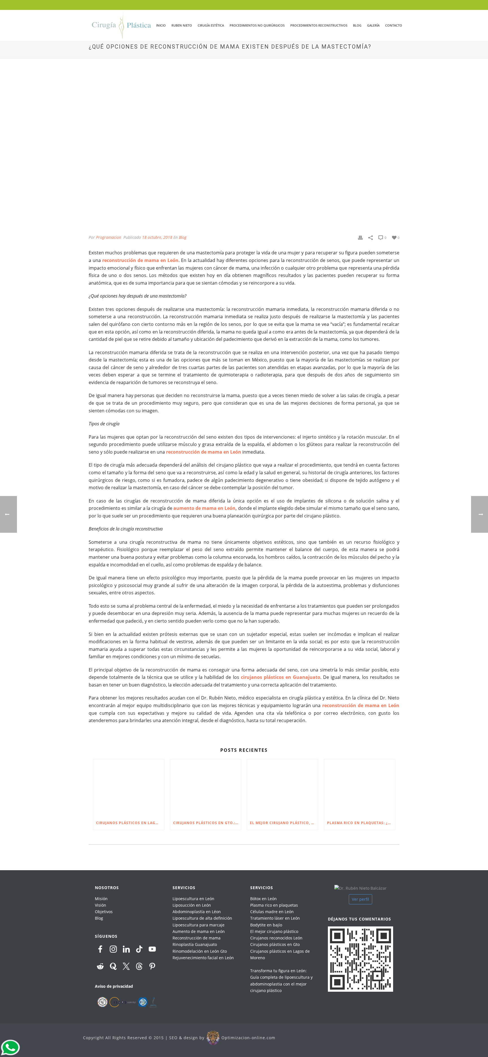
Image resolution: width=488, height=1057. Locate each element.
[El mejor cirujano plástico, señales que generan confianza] (282, 787)
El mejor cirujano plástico (274, 931)
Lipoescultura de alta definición (202, 918)
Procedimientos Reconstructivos (318, 25)
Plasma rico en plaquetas (274, 905)
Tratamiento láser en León (275, 918)
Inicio (161, 25)
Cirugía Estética (211, 25)
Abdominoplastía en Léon (197, 911)
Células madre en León (272, 911)
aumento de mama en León (204, 508)
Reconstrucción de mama (197, 938)
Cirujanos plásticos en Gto (275, 944)
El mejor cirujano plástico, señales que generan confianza (284, 822)
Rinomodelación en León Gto (200, 951)
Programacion (108, 237)
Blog (357, 25)
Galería (373, 25)
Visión (100, 905)
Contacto (393, 25)
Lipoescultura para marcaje (199, 925)
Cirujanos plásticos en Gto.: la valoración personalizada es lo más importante (207, 822)
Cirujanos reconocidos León (276, 938)
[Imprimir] (360, 237)
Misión (101, 898)
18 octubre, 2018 (157, 237)
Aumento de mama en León (199, 931)
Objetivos (104, 911)
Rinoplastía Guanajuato (195, 944)
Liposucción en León (192, 905)
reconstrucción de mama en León (140, 260)
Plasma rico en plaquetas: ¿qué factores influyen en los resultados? (361, 822)
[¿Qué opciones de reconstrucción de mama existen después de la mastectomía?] (244, 150)
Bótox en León (263, 898)
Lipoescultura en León (193, 898)
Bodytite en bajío (266, 925)
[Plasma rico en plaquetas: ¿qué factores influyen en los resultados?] (359, 787)
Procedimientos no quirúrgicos (257, 25)
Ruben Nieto (181, 25)
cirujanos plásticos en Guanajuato (280, 677)
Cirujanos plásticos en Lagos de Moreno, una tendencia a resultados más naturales (130, 822)
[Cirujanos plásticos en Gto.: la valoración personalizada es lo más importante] (205, 787)
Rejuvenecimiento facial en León (203, 957)
